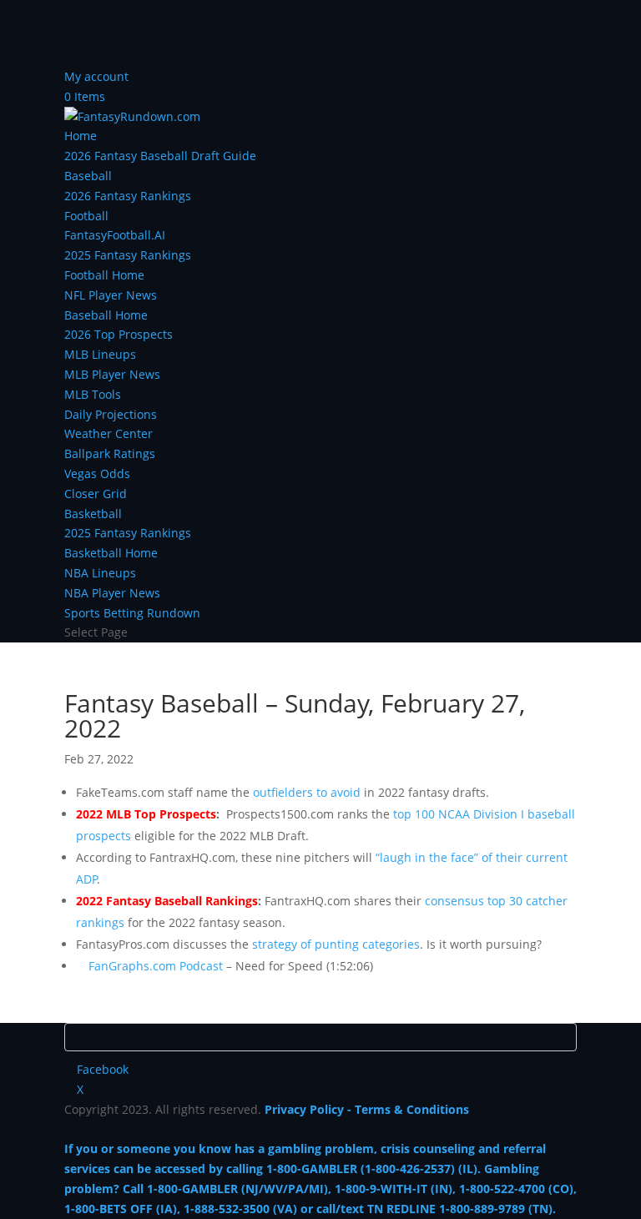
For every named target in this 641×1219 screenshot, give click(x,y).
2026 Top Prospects (118, 334)
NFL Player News (110, 295)
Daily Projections (110, 414)
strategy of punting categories (336, 944)
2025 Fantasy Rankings (127, 255)
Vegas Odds (97, 473)
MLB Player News (112, 374)
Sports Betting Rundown (132, 613)
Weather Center (108, 433)
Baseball (88, 176)
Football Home (104, 275)
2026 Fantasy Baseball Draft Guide (160, 156)
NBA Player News (112, 593)
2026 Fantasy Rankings (127, 196)
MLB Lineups (100, 354)
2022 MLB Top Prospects (146, 814)
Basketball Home (111, 553)
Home (80, 136)
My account (96, 76)
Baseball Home (106, 315)
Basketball (93, 513)
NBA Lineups (100, 573)
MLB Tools (92, 394)
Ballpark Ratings (109, 453)
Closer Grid (95, 493)
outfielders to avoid (307, 792)
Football (86, 216)
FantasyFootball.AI (114, 235)
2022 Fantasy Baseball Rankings (167, 901)
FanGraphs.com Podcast (155, 966)
